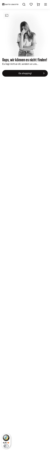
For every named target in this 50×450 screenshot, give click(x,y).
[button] (45, 4)
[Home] (10, 4)
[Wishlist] (31, 4)
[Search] (24, 4)
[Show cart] (38, 4)
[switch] (6, 446)
